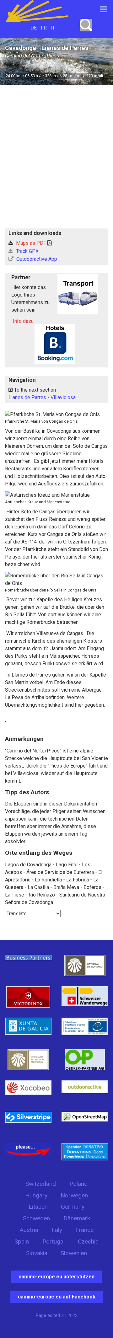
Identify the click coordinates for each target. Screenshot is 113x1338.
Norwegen (74, 1195)
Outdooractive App (36, 259)
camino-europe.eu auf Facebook (56, 1297)
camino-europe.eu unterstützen (56, 1277)
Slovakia (36, 1253)
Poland (78, 1183)
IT (53, 28)
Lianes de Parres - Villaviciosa (42, 397)
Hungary (36, 1195)
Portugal (53, 1241)
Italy (56, 1230)
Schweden (36, 1218)
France (84, 1230)
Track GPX (27, 251)
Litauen (38, 1206)
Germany (72, 1206)
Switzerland (40, 1183)
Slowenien (74, 1253)
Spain (21, 1241)
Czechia (88, 1241)
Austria (28, 1230)
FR (44, 28)
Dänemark (76, 1218)
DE (33, 28)
